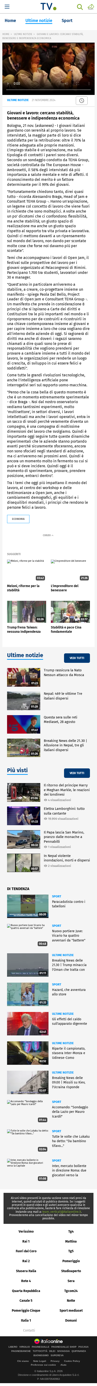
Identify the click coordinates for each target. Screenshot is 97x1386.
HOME (5, 34)
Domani (71, 1321)
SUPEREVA (57, 1355)
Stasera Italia (26, 1271)
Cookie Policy (72, 1361)
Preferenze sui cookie (43, 1365)
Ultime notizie (38, 20)
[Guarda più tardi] (82, 100)
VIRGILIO (24, 1347)
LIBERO (12, 1347)
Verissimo (26, 1232)
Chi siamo (23, 1361)
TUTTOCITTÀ (40, 1351)
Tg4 (71, 1232)
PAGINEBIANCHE (21, 1351)
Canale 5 (26, 1301)
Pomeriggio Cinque (26, 1311)
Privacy (55, 1361)
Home (10, 20)
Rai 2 (26, 1261)
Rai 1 (26, 1241)
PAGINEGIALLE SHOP (64, 1347)
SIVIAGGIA (63, 1351)
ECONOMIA (18, 519)
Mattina (71, 1241)
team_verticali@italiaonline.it (61, 1211)
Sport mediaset (71, 1311)
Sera (71, 1281)
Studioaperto (71, 1271)
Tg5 (71, 1251)
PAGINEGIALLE (40, 1347)
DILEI (52, 1351)
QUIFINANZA (79, 1351)
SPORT (56, 896)
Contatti (29, 1331)
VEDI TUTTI (77, 658)
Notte (71, 1301)
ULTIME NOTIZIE (23, 34)
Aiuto (63, 1365)
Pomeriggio (71, 1261)
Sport (67, 20)
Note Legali (39, 1361)
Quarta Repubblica (26, 1291)
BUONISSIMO (41, 1355)
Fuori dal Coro (26, 1251)
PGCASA (83, 1347)
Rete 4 (26, 1281)
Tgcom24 (71, 1291)
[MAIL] (91, 6)
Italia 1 (26, 1321)
